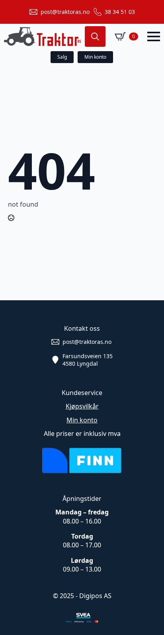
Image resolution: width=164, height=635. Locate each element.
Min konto (82, 420)
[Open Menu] (153, 36)
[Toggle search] (95, 36)
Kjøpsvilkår (82, 406)
